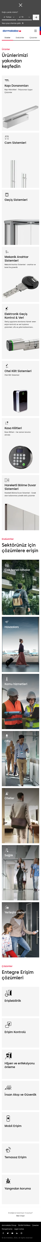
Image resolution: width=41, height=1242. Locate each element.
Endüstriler (20, 38)
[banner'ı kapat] (20, 5)
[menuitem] (12, 30)
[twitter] (8, 1233)
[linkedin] (17, 1233)
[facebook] (3, 1233)
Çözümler (33, 38)
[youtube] (12, 1233)
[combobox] (9, 17)
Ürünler (7, 38)
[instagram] (21, 1233)
